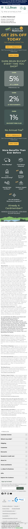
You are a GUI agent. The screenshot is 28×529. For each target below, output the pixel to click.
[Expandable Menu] (2, 8)
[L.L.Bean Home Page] (13, 8)
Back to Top (6, 431)
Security (16, 506)
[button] (20, 499)
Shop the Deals (16, 4)
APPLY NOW (13, 55)
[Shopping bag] (25, 8)
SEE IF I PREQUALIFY (13, 47)
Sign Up (20, 488)
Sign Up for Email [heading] (6, 481)
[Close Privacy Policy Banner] (25, 524)
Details (17, 485)
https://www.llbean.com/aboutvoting (10, 396)
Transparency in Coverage (9, 513)
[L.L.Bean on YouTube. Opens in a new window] (11, 493)
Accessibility (5, 515)
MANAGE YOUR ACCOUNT (7, 20)
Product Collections (7, 506)
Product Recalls (16, 508)
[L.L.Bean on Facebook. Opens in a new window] (2, 493)
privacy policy (19, 527)
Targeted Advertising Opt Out (10, 518)
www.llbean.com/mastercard (8, 306)
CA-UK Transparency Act (8, 511)
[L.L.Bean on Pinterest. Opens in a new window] (5, 493)
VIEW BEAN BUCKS (5, 22)
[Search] (2, 11)
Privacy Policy (22, 491)
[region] (14, 2)
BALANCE (13, 22)
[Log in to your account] (21, 8)
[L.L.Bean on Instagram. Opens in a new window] (8, 493)
